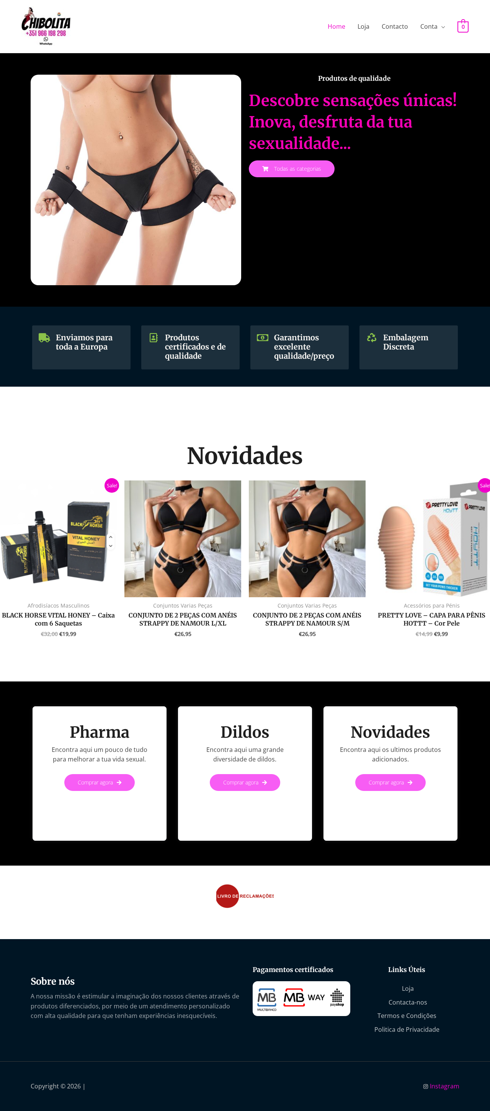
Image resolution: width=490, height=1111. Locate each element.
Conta (429, 26)
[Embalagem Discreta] (371, 337)
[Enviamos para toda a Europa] (44, 337)
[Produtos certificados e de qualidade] (153, 337)
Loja (363, 26)
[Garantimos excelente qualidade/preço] (262, 337)
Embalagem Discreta (405, 342)
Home (336, 26)
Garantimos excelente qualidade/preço (304, 347)
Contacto (395, 26)
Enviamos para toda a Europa (84, 342)
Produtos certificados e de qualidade (195, 347)
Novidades (390, 732)
